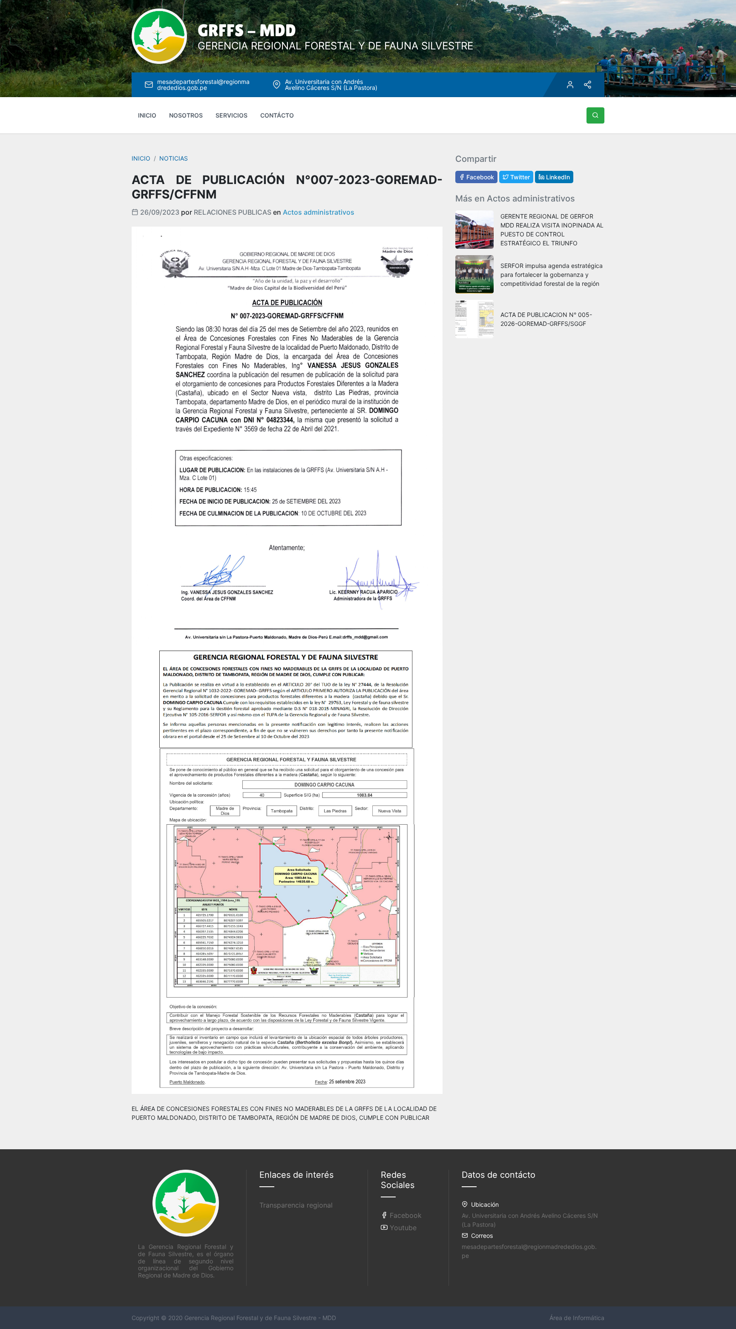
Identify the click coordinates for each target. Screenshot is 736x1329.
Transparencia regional (296, 1205)
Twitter (519, 177)
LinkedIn (557, 177)
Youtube (402, 1227)
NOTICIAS (173, 158)
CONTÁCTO (277, 115)
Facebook (479, 177)
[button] (595, 115)
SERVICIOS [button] (231, 115)
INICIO (147, 115)
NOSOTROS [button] (186, 115)
